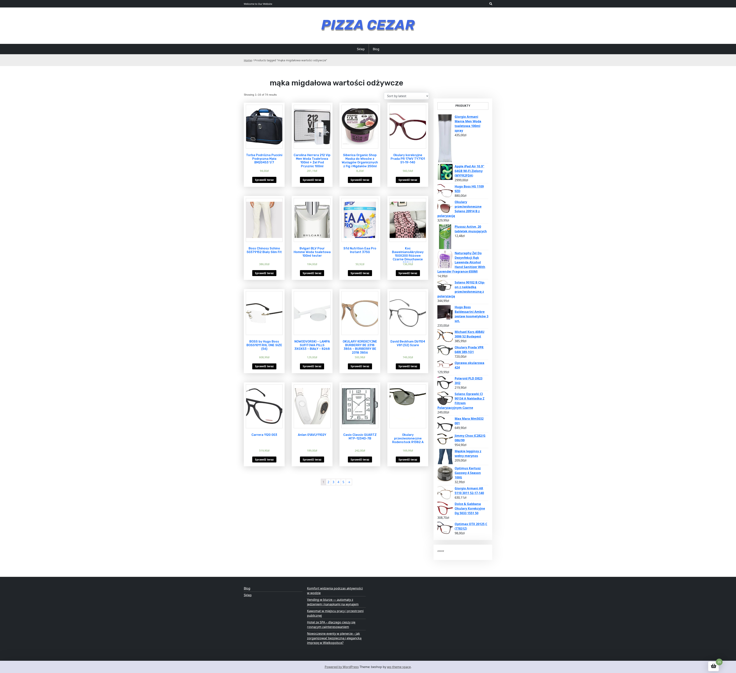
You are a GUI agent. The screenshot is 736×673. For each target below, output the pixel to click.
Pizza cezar (368, 25)
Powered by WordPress (342, 667)
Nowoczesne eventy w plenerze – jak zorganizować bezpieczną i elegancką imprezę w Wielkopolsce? (334, 638)
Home (248, 60)
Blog (376, 49)
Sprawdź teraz (264, 180)
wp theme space (399, 667)
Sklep (361, 49)
